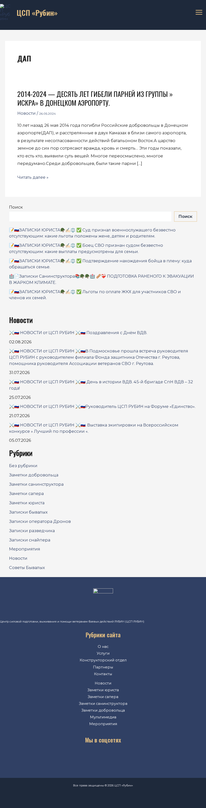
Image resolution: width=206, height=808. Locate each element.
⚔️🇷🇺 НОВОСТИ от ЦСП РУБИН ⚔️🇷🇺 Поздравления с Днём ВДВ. (78, 332)
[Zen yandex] (125, 756)
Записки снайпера (29, 539)
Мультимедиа (103, 717)
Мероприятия (24, 548)
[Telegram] (110, 756)
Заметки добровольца (33, 474)
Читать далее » (32, 177)
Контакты (103, 674)
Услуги (103, 653)
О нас (103, 646)
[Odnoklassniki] (95, 756)
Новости (26, 113)
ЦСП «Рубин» (37, 12)
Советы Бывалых (27, 567)
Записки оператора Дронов (40, 521)
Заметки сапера (26, 493)
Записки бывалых (28, 512)
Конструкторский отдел (103, 660)
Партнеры (103, 667)
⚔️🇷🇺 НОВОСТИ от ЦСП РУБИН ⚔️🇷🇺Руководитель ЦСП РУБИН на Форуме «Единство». (102, 406)
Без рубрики (23, 465)
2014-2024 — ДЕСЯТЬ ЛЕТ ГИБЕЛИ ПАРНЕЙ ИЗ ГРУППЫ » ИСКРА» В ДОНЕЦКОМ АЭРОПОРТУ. (95, 98)
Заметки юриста (26, 502)
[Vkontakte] (80, 756)
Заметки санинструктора (36, 484)
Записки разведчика (32, 530)
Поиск (16, 207)
